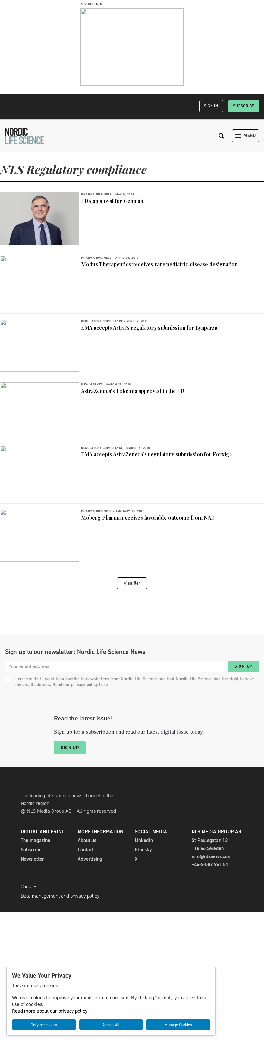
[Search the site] (221, 136)
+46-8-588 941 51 (210, 864)
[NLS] (24, 136)
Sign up (243, 666)
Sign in (211, 106)
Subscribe (243, 106)
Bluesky (143, 849)
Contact (86, 849)
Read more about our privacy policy (49, 1011)
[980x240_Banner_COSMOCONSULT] (132, 83)
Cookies (29, 886)
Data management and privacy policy (60, 895)
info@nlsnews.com (212, 856)
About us (87, 840)
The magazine (35, 840)
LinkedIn (144, 840)
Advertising (90, 859)
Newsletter (32, 859)
